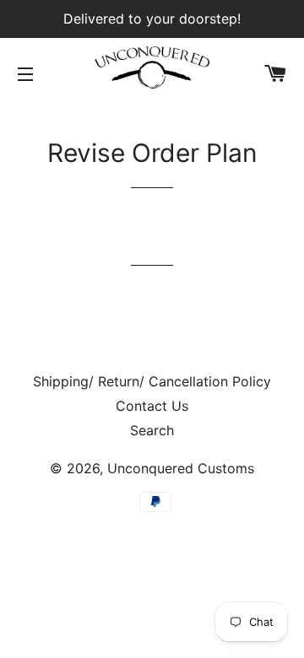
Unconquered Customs (180, 468)
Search (152, 430)
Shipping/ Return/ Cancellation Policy (152, 381)
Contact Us (152, 405)
